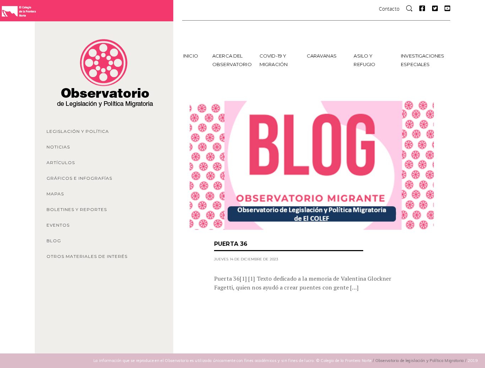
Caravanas (322, 56)
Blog (54, 240)
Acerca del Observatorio (232, 60)
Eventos (58, 225)
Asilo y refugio (364, 60)
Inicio (190, 56)
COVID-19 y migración (274, 60)
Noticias (58, 147)
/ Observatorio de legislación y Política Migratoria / (420, 360)
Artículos (61, 162)
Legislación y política (78, 131)
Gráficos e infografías (79, 178)
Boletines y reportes (77, 209)
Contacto (389, 8)
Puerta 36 (230, 243)
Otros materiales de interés (87, 256)
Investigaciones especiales (422, 60)
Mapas (55, 193)
